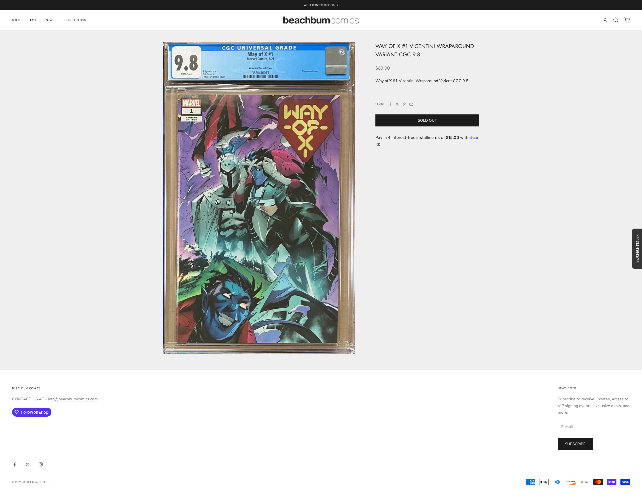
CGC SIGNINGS (75, 20)
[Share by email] (411, 104)
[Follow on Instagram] (40, 464)
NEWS (50, 20)
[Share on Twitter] (397, 104)
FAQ (33, 20)
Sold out (427, 120)
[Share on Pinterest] (404, 104)
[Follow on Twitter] (27, 464)
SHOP (16, 20)
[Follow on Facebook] (14, 464)
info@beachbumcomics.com (73, 399)
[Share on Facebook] (390, 104)
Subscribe (575, 443)
